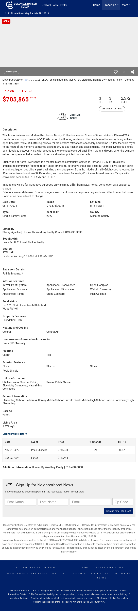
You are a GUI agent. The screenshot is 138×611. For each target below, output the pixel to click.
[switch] (115, 72)
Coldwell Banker (28, 568)
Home (96, 5)
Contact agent (11, 72)
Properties (111, 6)
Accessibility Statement (91, 574)
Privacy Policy (112, 568)
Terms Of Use (89, 568)
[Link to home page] (23, 5)
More (126, 6)
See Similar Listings (112, 109)
